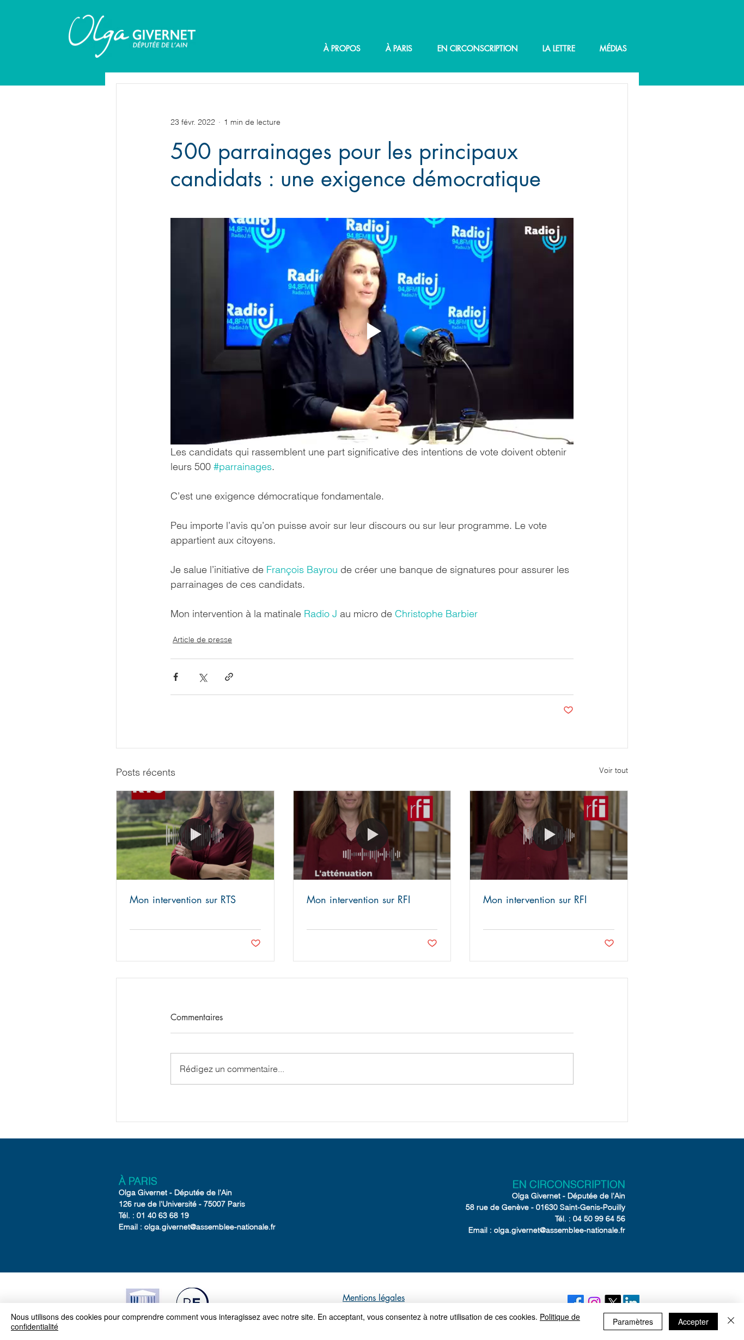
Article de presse (202, 639)
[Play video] (372, 331)
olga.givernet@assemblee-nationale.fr (210, 1227)
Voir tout (613, 770)
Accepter (693, 1321)
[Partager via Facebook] (175, 677)
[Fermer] (730, 1321)
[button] (342, 48)
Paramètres (633, 1321)
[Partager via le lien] (229, 677)
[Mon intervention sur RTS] (195, 835)
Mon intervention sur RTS (183, 899)
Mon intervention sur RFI (358, 899)
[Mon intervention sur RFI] (372, 835)
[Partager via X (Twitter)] (202, 677)
